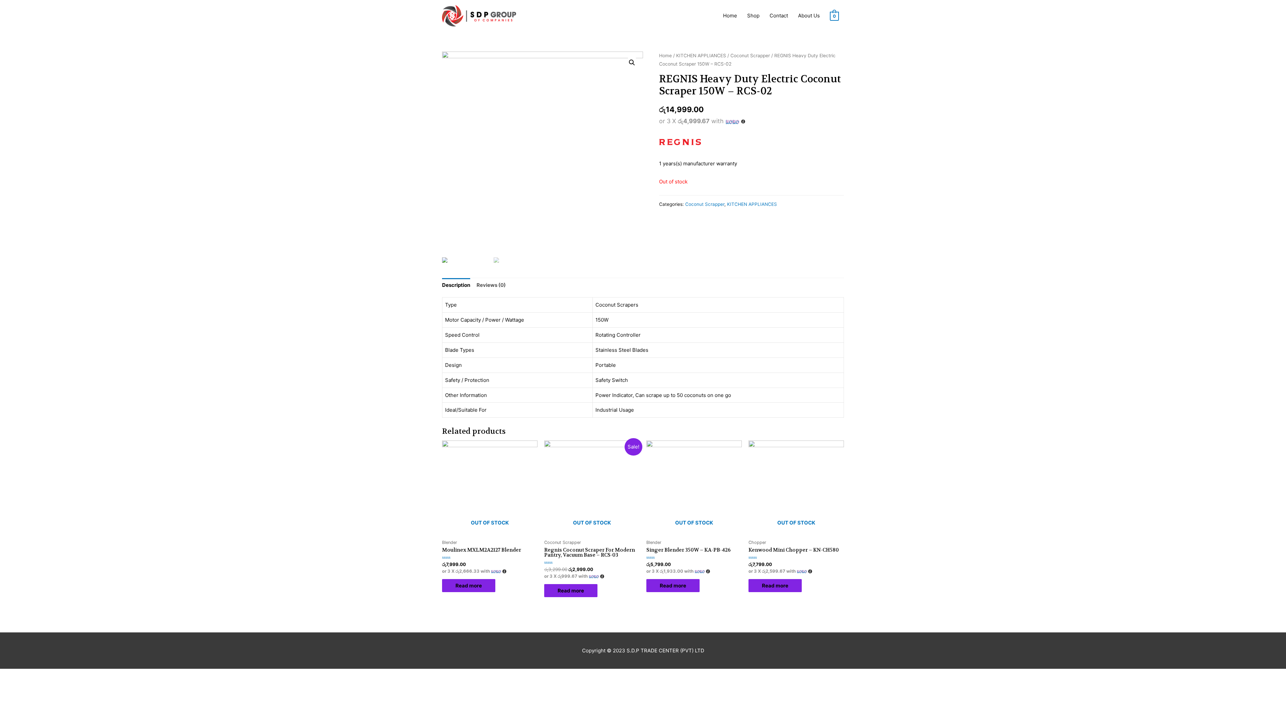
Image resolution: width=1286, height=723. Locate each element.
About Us (809, 15)
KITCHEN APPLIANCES (701, 55)
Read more (468, 585)
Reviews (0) (491, 285)
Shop (753, 15)
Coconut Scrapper (750, 55)
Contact (779, 15)
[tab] (456, 285)
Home (730, 15)
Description (456, 285)
